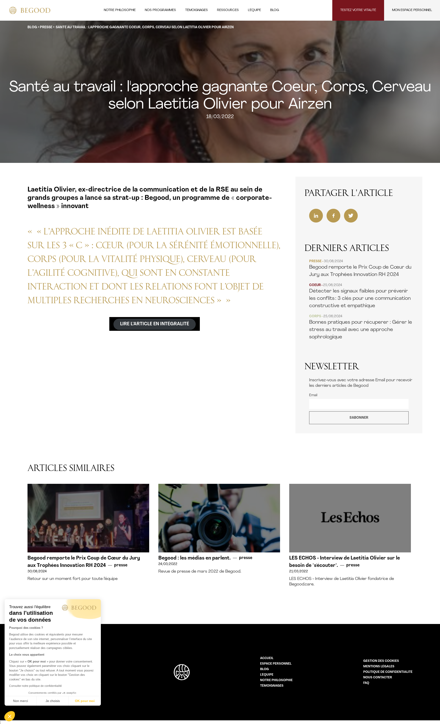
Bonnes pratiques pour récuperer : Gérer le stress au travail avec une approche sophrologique (360, 327)
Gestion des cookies (381, 661)
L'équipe (266, 675)
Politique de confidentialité (387, 672)
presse (46, 27)
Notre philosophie (276, 680)
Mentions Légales (378, 666)
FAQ (366, 683)
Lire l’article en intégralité (154, 324)
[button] (9, 716)
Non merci (20, 701)
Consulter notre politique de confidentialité (35, 686)
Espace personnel (276, 664)
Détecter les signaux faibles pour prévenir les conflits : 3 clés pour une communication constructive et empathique (360, 296)
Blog (264, 669)
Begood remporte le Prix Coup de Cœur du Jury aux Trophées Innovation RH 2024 (360, 268)
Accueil (266, 658)
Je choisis (53, 701)
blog (32, 27)
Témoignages (271, 686)
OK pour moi (85, 701)
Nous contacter (377, 677)
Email (313, 395)
